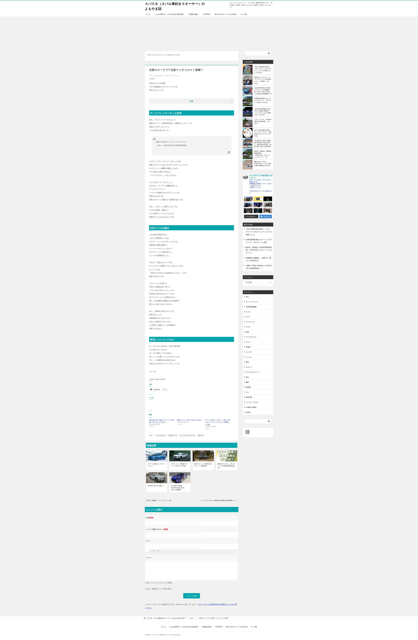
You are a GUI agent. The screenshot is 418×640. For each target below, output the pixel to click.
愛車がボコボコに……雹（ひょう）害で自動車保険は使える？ (226, 466)
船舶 (247, 382)
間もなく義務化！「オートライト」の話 (159, 500)
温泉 (247, 362)
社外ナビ (200, 435)
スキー (248, 317)
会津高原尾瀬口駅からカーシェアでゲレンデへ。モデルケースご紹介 (262, 100)
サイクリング (250, 322)
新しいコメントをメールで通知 (159, 583)
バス (247, 392)
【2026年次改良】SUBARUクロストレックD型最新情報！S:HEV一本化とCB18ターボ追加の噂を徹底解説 (263, 91)
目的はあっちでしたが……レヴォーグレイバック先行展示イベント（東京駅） (262, 80)
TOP (165, 618)
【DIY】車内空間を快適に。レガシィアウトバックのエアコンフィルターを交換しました (262, 69)
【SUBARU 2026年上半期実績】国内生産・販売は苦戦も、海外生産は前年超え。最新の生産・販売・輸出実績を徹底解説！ (262, 143)
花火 (247, 297)
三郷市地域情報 (251, 307)
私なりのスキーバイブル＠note (225, 14)
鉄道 (247, 332)
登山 (247, 377)
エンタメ (249, 352)
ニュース (249, 357)
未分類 (248, 412)
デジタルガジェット (253, 372)
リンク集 (244, 14)
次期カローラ (173, 435)
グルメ (248, 342)
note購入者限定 (251, 407)
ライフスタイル (251, 337)
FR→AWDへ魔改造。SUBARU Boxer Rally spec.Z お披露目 (177, 487)
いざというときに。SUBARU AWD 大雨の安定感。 (262, 121)
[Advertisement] (209, 33)
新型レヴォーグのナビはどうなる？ (189, 420)
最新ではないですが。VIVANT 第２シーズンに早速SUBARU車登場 (262, 163)
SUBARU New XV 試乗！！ (156, 486)
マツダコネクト (161, 435)
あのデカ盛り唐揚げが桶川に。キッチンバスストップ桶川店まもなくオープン (262, 133)
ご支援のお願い (193, 14)
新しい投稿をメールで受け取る (159, 589)
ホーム (148, 14)
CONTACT (207, 14)
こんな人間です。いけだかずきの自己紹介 (169, 14)
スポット (249, 367)
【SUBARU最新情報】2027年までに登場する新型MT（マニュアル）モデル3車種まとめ (262, 112)
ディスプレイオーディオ (187, 435)
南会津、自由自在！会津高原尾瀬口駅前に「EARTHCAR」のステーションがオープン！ (262, 154)
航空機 (248, 387)
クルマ (152, 78)
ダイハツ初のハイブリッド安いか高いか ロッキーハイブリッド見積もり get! (217, 422)
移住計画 (249, 397)
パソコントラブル (252, 402)
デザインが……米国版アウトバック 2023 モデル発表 (179, 465)
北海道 (248, 347)
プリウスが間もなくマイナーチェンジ (156, 465)
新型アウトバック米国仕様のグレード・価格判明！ (203, 465)
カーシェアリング (252, 302)
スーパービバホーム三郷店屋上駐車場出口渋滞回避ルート (218, 500)
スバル (248, 312)
